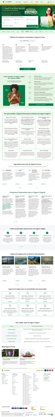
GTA (12, 384)
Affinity (13, 383)
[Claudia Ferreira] (42, 45)
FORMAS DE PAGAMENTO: (6, 406)
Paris (37, 335)
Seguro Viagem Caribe (26, 389)
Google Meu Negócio (5, 383)
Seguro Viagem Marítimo (26, 398)
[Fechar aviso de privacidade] (24, 411)
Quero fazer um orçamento (41, 104)
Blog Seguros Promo (48, 346)
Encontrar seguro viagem (32, 26)
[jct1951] (29, 45)
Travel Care (13, 389)
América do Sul (33, 328)
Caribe (40, 335)
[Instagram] (52, 370)
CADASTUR (28, 124)
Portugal (34, 332)
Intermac (13, 391)
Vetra (13, 377)
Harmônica (13, 388)
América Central (38, 328)
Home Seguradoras (15, 375)
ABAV (25, 124)
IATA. (32, 124)
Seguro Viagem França (26, 383)
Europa (48, 328)
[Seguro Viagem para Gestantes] (27, 293)
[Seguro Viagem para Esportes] (27, 306)
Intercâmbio (27, 338)
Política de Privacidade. (19, 414)
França (37, 332)
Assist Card (13, 380)
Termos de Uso (4, 381)
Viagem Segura (35, 389)
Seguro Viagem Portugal (26, 382)
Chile (42, 332)
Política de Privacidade (5, 380)
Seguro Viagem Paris (25, 381)
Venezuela (8, 205)
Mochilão (41, 338)
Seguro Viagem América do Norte (27, 377)
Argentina (4, 205)
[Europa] (21, 264)
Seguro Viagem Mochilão (26, 403)
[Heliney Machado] (16, 45)
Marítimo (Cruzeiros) (36, 338)
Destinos (34, 376)
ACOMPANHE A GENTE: (40, 370)
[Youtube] (50, 370)
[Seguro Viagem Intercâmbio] (10, 306)
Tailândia (4, 207)
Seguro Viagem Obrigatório (28, 341)
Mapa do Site (35, 390)
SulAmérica (13, 376)
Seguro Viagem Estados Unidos (27, 376)
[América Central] (47, 264)
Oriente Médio (40, 330)
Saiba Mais (4, 280)
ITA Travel (13, 381)
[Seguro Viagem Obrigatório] (45, 306)
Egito (7, 207)
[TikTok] (45, 370)
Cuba (7, 208)
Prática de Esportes (46, 338)
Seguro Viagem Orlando (26, 380)
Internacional (25, 328)
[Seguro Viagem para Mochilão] (45, 293)
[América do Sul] (34, 264)
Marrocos (9, 207)
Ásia (50, 328)
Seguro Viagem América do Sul (27, 384)
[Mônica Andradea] (3, 45)
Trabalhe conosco (4, 382)
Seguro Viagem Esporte (26, 404)
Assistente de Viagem (36, 388)
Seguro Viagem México (26, 390)
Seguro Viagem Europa (26, 375)
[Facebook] (48, 370)
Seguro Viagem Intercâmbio (26, 402)
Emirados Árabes (8, 206)
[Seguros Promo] (7, 2)
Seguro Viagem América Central (27, 388)
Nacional (29, 328)
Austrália (4, 208)
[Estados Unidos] (8, 264)
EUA (28, 332)
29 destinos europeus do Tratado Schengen (7, 204)
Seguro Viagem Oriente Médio (27, 397)
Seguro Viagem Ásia (25, 392)
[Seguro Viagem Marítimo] (10, 293)
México (45, 332)
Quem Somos (4, 376)
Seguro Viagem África (26, 391)
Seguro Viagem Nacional (26, 395)
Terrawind (13, 392)
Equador (3, 206)
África (33, 330)
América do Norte (44, 328)
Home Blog (34, 375)
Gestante (30, 338)
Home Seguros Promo (5, 375)
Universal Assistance (15, 382)
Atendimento (3, 377)
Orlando (35, 335)
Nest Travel (13, 390)
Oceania (35, 330)
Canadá (31, 332)
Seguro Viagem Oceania (26, 396)
